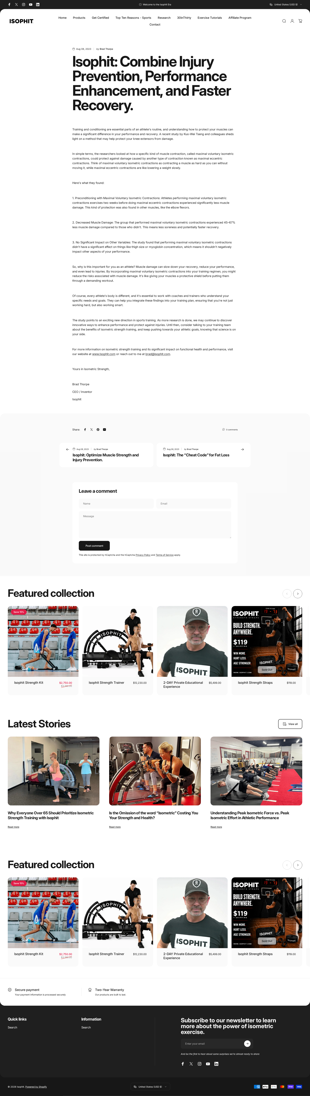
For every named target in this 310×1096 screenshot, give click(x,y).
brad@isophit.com (157, 354)
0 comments (232, 429)
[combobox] (286, 4)
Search (12, 1027)
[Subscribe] (247, 1043)
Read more (13, 826)
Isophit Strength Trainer (106, 683)
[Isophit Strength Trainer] (117, 641)
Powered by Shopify (36, 1086)
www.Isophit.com (103, 354)
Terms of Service (165, 554)
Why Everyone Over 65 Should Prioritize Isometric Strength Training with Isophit (51, 815)
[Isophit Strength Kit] (43, 641)
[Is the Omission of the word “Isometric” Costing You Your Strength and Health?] (155, 771)
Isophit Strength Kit (28, 683)
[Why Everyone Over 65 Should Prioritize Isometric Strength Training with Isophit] (53, 771)
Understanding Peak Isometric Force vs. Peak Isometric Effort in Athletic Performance (250, 815)
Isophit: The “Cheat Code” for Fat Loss (196, 455)
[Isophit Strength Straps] (267, 641)
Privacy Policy (143, 554)
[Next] (297, 593)
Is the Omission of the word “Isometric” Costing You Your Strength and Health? (153, 815)
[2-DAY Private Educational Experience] (192, 641)
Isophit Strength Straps (255, 683)
